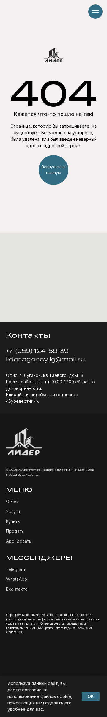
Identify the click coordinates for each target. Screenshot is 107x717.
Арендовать (19, 541)
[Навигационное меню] (95, 11)
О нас (12, 501)
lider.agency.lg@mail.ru (45, 359)
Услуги (13, 511)
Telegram (15, 569)
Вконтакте (17, 589)
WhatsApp (16, 579)
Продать (15, 531)
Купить (13, 521)
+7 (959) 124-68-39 (37, 350)
